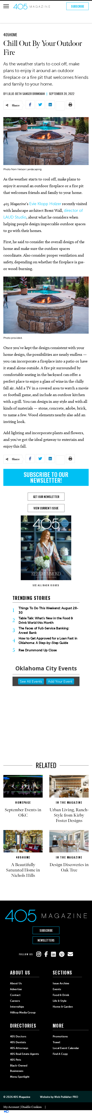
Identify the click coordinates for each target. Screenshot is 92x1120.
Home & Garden (63, 1006)
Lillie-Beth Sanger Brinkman (26, 93)
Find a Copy (60, 1054)
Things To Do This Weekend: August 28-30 (48, 610)
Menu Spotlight (19, 1076)
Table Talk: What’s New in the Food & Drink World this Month (46, 620)
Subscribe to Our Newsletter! (46, 477)
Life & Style (60, 1000)
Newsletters (46, 940)
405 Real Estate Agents (24, 1054)
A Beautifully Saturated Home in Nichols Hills (23, 870)
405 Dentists (18, 1042)
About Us (16, 983)
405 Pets (15, 1059)
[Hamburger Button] (6, 6)
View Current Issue (46, 508)
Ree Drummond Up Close (38, 650)
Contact (15, 995)
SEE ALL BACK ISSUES (46, 585)
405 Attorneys (19, 1048)
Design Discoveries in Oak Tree (69, 867)
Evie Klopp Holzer (45, 203)
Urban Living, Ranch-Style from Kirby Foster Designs (69, 815)
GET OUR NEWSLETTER (46, 496)
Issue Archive (61, 983)
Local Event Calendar (66, 1048)
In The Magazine (69, 802)
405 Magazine (21, 1097)
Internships (17, 1006)
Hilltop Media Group (23, 1012)
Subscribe (77, 6)
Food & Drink (61, 995)
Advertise (16, 989)
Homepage (23, 802)
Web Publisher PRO (66, 1097)
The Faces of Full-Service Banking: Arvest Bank (44, 630)
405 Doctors (18, 1036)
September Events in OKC (23, 812)
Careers (15, 1000)
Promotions (60, 1036)
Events (57, 989)
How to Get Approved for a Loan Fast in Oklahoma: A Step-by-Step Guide (48, 640)
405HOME (10, 34)
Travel (56, 1042)
